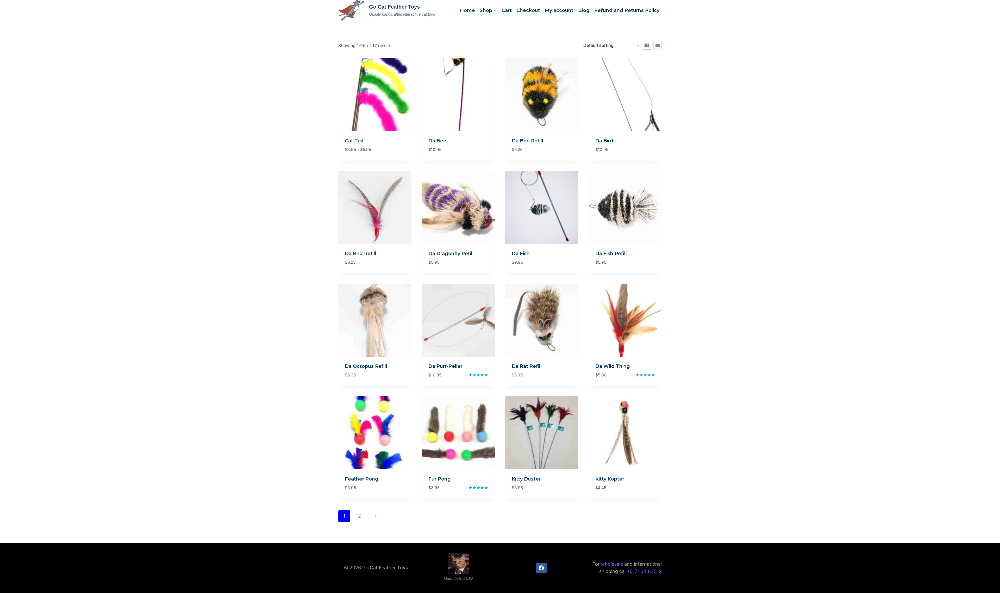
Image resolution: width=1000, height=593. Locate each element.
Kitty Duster (526, 479)
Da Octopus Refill (366, 366)
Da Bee (437, 141)
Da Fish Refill (611, 253)
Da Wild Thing (612, 366)
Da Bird (604, 141)
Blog (584, 10)
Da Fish (521, 253)
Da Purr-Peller (445, 366)
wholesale (612, 564)
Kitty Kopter (609, 479)
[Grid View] (647, 45)
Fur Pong (439, 479)
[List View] (657, 45)
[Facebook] (541, 568)
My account (559, 10)
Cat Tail (354, 141)
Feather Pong (361, 479)
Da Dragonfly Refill (451, 253)
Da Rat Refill (527, 366)
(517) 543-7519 (645, 571)
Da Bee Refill (527, 141)
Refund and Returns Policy (626, 10)
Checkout (528, 10)
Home (467, 10)
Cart (507, 10)
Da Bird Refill (360, 253)
